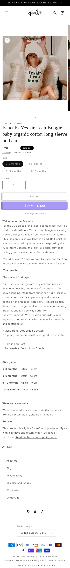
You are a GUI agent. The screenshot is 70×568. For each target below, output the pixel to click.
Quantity (7, 178)
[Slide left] (27, 117)
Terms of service (57, 560)
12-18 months (39, 172)
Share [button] (9, 447)
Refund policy (22, 560)
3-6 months (37, 164)
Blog (9, 468)
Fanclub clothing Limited (34, 556)
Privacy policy (39, 560)
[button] (6, 13)
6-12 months (15, 172)
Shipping (6, 152)
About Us (12, 460)
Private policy (14, 475)
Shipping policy (25, 565)
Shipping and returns (19, 483)
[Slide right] (42, 117)
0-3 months (14, 164)
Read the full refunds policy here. (36, 437)
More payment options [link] (35, 213)
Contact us (13, 497)
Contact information (45, 565)
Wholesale (12, 490)
